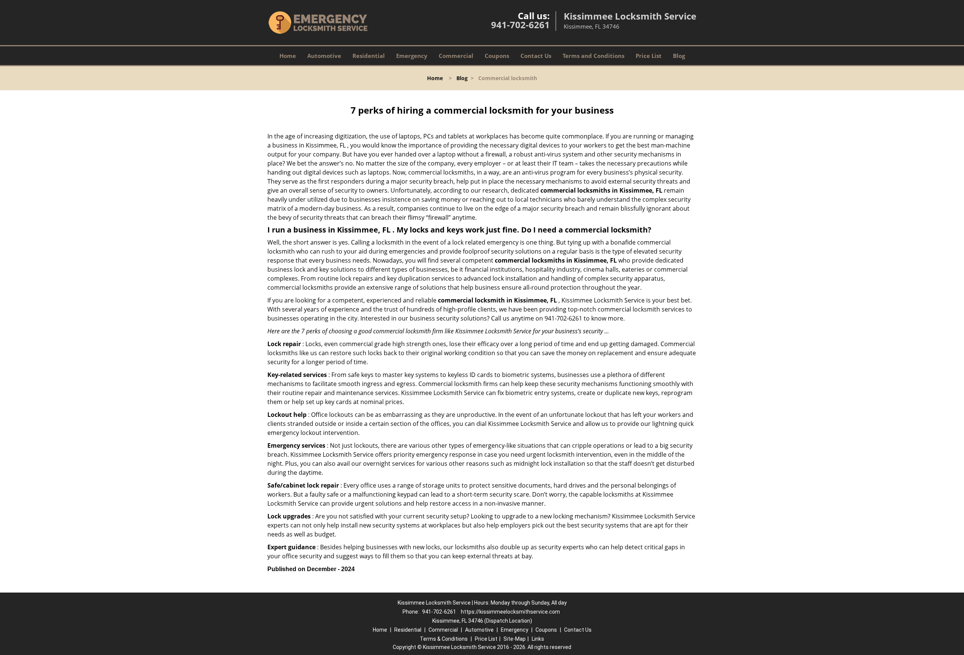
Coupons (497, 55)
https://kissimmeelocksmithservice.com (510, 612)
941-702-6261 (520, 24)
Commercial (456, 55)
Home (287, 55)
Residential (368, 55)
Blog (679, 55)
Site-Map (514, 639)
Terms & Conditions (444, 639)
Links (538, 639)
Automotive (324, 55)
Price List (649, 55)
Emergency (411, 55)
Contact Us (535, 55)
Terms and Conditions (593, 55)
